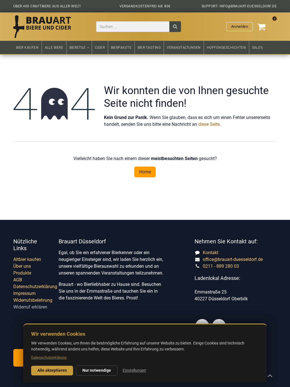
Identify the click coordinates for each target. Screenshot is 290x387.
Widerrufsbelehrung (32, 300)
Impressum (24, 293)
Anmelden (239, 26)
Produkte (22, 273)
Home (145, 172)
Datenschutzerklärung (35, 286)
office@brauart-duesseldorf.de (233, 259)
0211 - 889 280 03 (221, 266)
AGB (17, 279)
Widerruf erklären (30, 307)
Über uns (22, 266)
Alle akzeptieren (52, 370)
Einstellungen (134, 370)
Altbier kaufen (27, 259)
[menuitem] (27, 47)
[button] (270, 375)
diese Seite (209, 124)
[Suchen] (175, 26)
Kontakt (210, 252)
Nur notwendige (96, 370)
